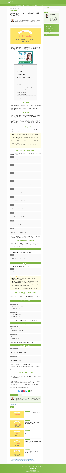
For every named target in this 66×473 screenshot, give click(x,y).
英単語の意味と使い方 (19, 5)
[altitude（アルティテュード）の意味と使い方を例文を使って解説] (26, 391)
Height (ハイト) (20, 84)
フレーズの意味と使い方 (26, 5)
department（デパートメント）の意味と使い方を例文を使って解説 (23, 460)
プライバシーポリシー (28, 466)
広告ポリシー (37, 466)
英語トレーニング (34, 5)
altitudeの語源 (19, 71)
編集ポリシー (42, 466)
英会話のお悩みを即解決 (33, 470)
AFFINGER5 (38, 471)
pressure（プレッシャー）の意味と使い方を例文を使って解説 (22, 459)
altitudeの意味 (19, 68)
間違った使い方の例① (21, 89)
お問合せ (42, 5)
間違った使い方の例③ (21, 94)
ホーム (11, 5)
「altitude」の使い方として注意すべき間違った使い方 (26, 87)
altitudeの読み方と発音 (20, 74)
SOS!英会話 (11, 2)
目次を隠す (26, 65)
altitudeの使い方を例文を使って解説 (23, 77)
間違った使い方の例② (21, 92)
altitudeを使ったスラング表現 (21, 98)
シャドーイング (47, 32)
